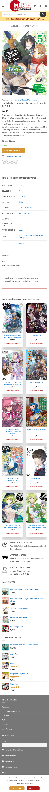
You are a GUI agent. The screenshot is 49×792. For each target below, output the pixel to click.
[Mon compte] (40, 5)
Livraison (5, 716)
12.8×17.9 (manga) (25, 208)
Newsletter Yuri (10, 761)
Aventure (27, 235)
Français (22, 219)
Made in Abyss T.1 (36, 383)
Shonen (21, 191)
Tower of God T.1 (37, 479)
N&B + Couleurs (24, 213)
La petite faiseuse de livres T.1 (36, 431)
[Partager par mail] (16, 162)
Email (4, 741)
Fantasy (34, 235)
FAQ (3, 720)
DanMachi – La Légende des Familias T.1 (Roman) (12, 337)
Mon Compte (7, 729)
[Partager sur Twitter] (12, 162)
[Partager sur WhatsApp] (4, 162)
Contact (5, 724)
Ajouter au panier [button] (12, 343)
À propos (5, 707)
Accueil (14, 25)
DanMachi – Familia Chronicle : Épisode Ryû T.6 (36, 527)
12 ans (21, 185)
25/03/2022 (23, 196)
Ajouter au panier (13, 150)
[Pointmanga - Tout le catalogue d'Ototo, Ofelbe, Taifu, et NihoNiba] (20, 5)
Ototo (35, 25)
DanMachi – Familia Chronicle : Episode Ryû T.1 (12, 527)
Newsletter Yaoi (10, 756)
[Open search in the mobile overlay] (24, 14)
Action (21, 235)
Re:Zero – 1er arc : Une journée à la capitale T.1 (12, 384)
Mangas (25, 25)
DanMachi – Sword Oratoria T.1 (12, 480)
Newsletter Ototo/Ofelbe (14, 750)
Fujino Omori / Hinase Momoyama (23, 100)
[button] (3, 6)
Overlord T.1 (36, 336)
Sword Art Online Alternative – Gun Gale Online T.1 (13, 432)
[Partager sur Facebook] (8, 162)
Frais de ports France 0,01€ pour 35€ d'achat (25, 19)
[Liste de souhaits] (35, 5)
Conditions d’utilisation (11, 711)
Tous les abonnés (11, 773)
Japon (21, 230)
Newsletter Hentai (11, 767)
